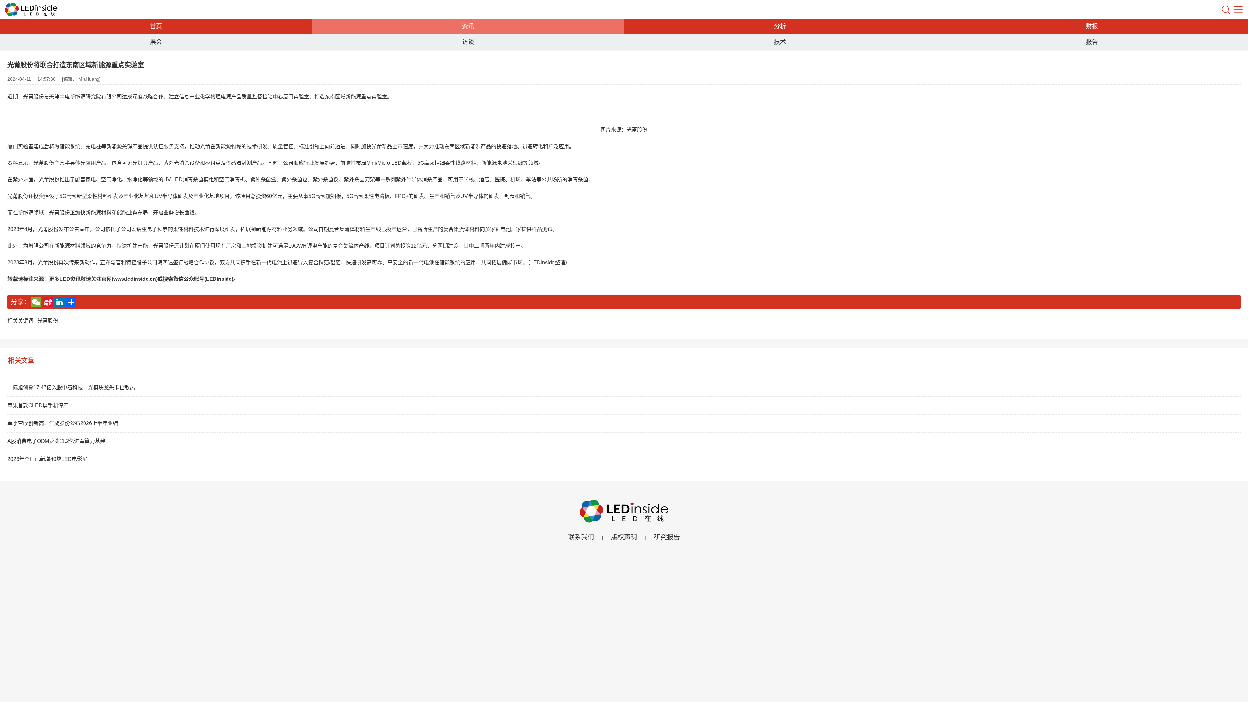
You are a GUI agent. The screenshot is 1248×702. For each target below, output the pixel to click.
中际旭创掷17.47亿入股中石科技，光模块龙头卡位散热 (71, 387)
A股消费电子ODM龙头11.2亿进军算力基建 (56, 441)
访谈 (468, 42)
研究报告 (667, 537)
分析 (780, 26)
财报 (1092, 26)
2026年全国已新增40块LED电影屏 (47, 459)
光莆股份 (47, 321)
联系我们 (581, 537)
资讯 (468, 26)
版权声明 (624, 537)
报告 (1092, 42)
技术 (780, 42)
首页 (156, 26)
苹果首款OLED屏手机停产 (38, 405)
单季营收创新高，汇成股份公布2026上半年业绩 (62, 423)
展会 (156, 42)
